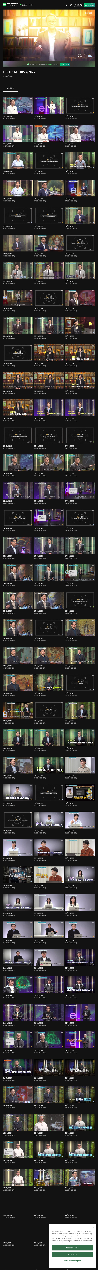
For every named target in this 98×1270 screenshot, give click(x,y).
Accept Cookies (72, 1248)
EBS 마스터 (10, 72)
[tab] (10, 88)
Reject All (72, 1254)
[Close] (93, 1227)
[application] (49, 35)
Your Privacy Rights (72, 1261)
